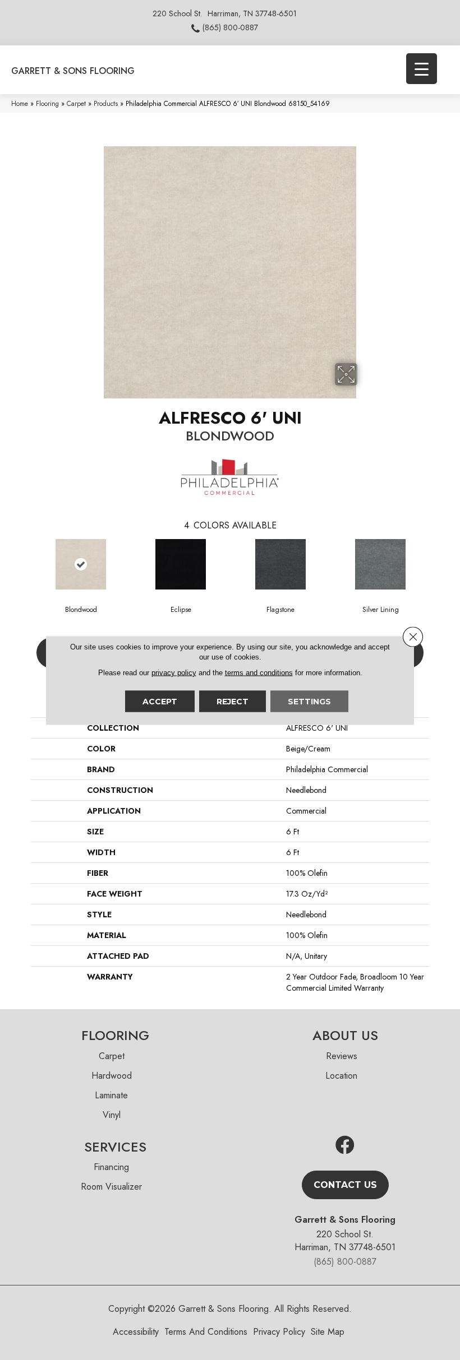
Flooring (47, 103)
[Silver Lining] (380, 564)
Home (19, 103)
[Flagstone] (280, 564)
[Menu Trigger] (421, 68)
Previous (25, 563)
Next (434, 563)
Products (106, 103)
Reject (233, 701)
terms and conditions (259, 672)
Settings (309, 701)
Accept (159, 701)
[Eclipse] (181, 564)
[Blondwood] (81, 564)
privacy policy (173, 672)
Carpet (76, 103)
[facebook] (345, 1145)
